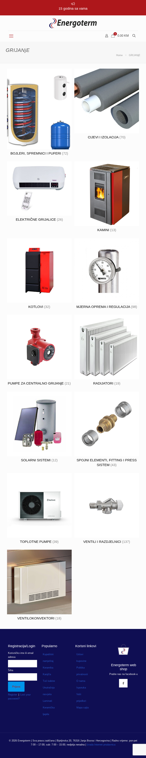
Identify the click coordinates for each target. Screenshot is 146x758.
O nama (80, 681)
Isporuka (81, 687)
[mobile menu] (11, 36)
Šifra (10, 670)
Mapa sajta (82, 707)
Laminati (47, 700)
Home (119, 55)
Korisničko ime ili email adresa (20, 655)
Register (12, 694)
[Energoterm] (73, 23)
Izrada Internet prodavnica (101, 744)
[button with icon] (123, 683)
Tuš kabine (49, 681)
